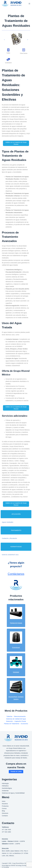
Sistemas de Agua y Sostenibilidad (13, 793)
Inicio (3, 801)
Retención (9, 721)
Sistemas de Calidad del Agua (16, 719)
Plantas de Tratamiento (11, 723)
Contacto (5, 815)
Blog (3, 811)
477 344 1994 (6, 832)
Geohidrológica (7, 788)
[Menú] (29, 3)
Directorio (5, 813)
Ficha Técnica (23, 53)
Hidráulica (5, 786)
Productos (5, 806)
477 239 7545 (6, 829)
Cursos (4, 808)
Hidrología (5, 783)
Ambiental (5, 790)
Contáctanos (16, 573)
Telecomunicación (20, 716)
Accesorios (24, 723)
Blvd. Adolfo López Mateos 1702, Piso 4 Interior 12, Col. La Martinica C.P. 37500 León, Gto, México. (15, 853)
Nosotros (5, 803)
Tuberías (9, 716)
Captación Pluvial (20, 721)
